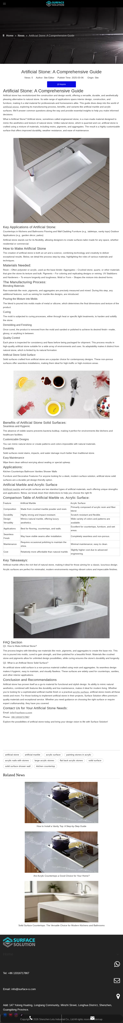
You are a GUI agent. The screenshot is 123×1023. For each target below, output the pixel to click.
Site (97, 77)
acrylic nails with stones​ (17, 760)
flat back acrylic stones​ (71, 760)
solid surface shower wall (17, 766)
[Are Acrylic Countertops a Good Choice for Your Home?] (61, 852)
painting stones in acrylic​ (78, 754)
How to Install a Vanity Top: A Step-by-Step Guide (61, 826)
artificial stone (12, 754)
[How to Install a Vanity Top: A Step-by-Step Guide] (61, 802)
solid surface (95, 760)
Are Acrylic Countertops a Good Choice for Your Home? (61, 876)
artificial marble (32, 754)
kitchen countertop (45, 766)
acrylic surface (53, 754)
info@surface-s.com (23, 989)
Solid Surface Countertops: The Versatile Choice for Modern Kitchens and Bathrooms (61, 925)
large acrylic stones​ (44, 760)
